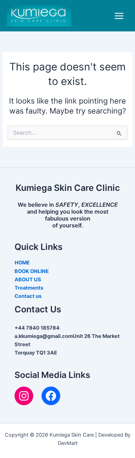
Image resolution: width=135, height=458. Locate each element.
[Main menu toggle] (119, 16)
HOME (22, 263)
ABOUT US (28, 279)
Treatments (29, 288)
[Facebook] (51, 396)
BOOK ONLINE (32, 271)
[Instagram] (24, 396)
